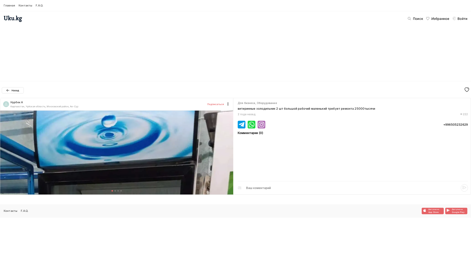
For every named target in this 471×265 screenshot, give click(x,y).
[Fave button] (467, 90)
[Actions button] (228, 104)
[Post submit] (464, 188)
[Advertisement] (235, 51)
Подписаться (215, 104)
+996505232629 (455, 124)
